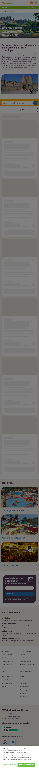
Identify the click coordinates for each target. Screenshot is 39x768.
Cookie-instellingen (9, 764)
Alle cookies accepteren (26, 764)
